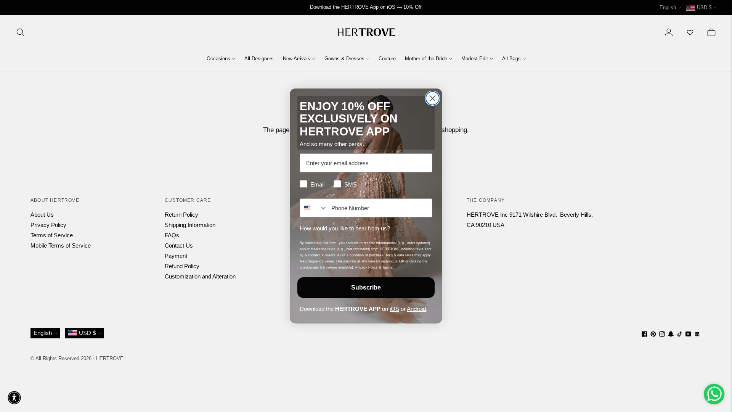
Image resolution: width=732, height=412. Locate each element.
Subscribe (366, 287)
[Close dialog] (432, 98)
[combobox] (313, 208)
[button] (14, 397)
